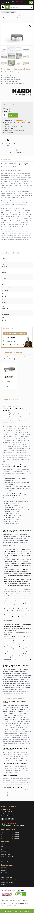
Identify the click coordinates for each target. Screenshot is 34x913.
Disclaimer (19, 900)
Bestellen (12, 115)
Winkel (7, 16)
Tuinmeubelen (14, 16)
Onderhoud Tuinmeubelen (8, 879)
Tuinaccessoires (23, 16)
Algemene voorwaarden (8, 900)
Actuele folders (5, 849)
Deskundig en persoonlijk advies (9, 144)
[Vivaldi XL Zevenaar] (17, 2)
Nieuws (3, 847)
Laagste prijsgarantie (7, 877)
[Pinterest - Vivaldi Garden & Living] (9, 819)
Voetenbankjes (5, 17)
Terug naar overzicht (9, 12)
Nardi (3, 212)
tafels (22, 218)
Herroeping (4, 861)
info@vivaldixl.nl (9, 815)
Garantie (3, 875)
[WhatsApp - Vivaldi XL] (12, 819)
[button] (29, 26)
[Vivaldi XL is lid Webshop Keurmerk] (7, 894)
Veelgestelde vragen (7, 859)
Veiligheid (3, 884)
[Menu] (3, 2)
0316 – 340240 (7, 813)
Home (2, 16)
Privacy (25, 900)
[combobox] (6, 2)
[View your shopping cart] (31, 2)
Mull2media (17, 905)
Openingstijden (5, 854)
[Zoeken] (31, 7)
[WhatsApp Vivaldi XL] (7, 7)
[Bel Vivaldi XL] (3, 7)
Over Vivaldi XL (5, 844)
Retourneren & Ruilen (7, 882)
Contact (3, 851)
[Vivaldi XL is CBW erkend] (20, 894)
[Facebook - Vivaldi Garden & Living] (5, 819)
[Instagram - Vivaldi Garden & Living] (2, 819)
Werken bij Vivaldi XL (7, 856)
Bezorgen (4, 872)
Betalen (3, 870)
